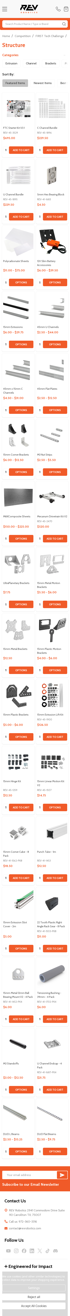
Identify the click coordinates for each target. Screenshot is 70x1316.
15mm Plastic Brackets (16, 714)
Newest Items (43, 83)
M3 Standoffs (11, 1063)
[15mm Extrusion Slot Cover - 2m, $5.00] (18, 903)
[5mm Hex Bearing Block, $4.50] (52, 175)
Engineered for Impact (30, 1266)
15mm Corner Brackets (16, 454)
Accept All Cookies (34, 1306)
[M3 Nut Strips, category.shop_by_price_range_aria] (52, 435)
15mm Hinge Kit (12, 781)
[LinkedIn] (32, 1250)
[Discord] (55, 1250)
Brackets (50, 63)
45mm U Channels (48, 327)
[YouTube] (8, 1250)
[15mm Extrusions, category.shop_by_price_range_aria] (18, 308)
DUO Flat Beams (46, 1134)
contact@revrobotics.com (25, 1228)
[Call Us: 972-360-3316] (59, 9)
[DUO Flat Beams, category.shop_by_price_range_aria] (52, 1115)
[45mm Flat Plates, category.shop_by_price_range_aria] (52, 370)
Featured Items (15, 83)
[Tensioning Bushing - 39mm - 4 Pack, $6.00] (52, 974)
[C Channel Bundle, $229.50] (52, 109)
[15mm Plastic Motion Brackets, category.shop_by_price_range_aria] (52, 629)
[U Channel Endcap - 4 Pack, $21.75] (52, 1044)
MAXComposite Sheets (16, 516)
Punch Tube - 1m (46, 852)
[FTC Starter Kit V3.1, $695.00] (18, 109)
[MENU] (4, 9)
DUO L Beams (11, 1134)
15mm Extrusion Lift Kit (50, 714)
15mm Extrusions (13, 327)
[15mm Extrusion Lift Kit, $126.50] (52, 695)
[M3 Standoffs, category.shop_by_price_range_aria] (18, 1044)
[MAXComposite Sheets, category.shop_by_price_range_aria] (18, 497)
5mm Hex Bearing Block (50, 194)
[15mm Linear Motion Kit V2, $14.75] (52, 762)
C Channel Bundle (47, 128)
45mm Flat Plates (47, 388)
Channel (31, 63)
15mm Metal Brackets (15, 649)
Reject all (34, 1297)
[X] (40, 1250)
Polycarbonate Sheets (16, 261)
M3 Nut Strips (44, 454)
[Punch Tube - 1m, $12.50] (52, 833)
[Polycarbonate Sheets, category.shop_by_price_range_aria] (18, 242)
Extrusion (11, 63)
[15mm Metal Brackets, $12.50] (18, 629)
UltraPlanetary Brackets (16, 583)
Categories (10, 55)
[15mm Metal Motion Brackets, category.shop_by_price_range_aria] (52, 564)
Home (6, 36)
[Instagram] (16, 1250)
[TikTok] (48, 1250)
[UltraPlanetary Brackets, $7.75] (18, 564)
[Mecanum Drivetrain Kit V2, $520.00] (52, 497)
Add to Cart (21, 150)
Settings (34, 1288)
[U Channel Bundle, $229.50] (18, 175)
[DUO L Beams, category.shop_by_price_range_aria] (18, 1115)
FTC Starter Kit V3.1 (14, 128)
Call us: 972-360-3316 (23, 1221)
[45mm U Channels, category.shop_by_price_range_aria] (52, 308)
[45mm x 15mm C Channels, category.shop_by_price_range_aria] (18, 370)
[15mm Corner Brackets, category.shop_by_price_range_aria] (18, 435)
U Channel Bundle (13, 194)
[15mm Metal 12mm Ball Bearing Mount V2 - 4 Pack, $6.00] (18, 974)
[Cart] (66, 9)
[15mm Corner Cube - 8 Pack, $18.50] (18, 833)
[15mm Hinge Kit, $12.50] (18, 762)
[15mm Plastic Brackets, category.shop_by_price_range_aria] (18, 695)
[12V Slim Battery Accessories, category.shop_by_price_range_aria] (52, 242)
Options (21, 282)
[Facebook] (24, 1250)
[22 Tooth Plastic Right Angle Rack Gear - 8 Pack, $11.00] (52, 903)
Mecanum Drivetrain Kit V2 (52, 516)
